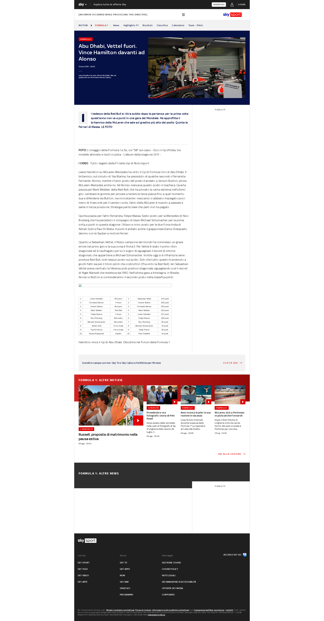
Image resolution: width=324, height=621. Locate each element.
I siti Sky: (82, 555)
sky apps (125, 569)
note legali (168, 575)
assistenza (219, 610)
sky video (83, 575)
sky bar (124, 582)
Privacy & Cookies (143, 610)
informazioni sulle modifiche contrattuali (170, 610)
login (241, 4)
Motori (83, 25)
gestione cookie (171, 562)
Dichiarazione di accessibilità (179, 582)
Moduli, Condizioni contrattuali (120, 610)
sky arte (83, 582)
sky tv (123, 562)
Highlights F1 (131, 25)
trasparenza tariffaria (203, 610)
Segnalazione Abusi (156, 615)
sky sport (83, 562)
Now (122, 575)
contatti (229, 610)
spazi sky (125, 588)
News (116, 25)
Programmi (126, 594)
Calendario (178, 25)
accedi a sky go (232, 554)
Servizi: (123, 555)
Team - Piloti (195, 25)
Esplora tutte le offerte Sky (110, 4)
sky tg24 (83, 569)
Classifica (162, 25)
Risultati (148, 25)
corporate (168, 594)
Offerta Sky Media (172, 588)
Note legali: (167, 555)
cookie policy (170, 569)
